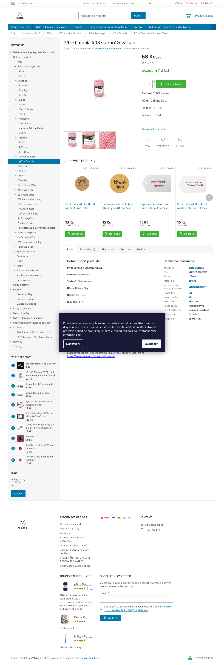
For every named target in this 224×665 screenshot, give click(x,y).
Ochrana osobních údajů (73, 545)
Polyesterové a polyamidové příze (36, 227)
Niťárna (22, 137)
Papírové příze (26, 246)
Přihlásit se (110, 617)
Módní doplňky (21, 313)
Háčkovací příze (26, 237)
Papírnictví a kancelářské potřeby (31, 322)
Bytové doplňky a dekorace (28, 317)
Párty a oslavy (21, 284)
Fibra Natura (25, 109)
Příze (19, 61)
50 (190, 296)
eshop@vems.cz (154, 524)
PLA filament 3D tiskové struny (34, 332)
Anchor (22, 75)
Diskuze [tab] (125, 249)
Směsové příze (26, 218)
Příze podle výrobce (29, 66)
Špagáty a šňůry (26, 251)
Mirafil (22, 132)
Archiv (18, 493)
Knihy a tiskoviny (22, 308)
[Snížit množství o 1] (154, 86)
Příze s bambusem (28, 203)
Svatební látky (24, 294)
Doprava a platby (123, 3)
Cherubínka (24, 123)
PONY (21, 142)
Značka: (137, 48)
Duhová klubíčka (27, 184)
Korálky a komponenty (29, 275)
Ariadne (22, 80)
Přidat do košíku (173, 83)
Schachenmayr (26, 156)
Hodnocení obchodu (94, 3)
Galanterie (23, 256)
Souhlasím (151, 343)
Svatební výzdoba (26, 303)
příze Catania (26, 161)
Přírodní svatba (25, 298)
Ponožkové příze (27, 232)
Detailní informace (152, 129)
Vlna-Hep (23, 166)
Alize (21, 71)
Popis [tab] (70, 249)
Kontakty (65, 532)
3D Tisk (17, 327)
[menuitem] (20, 27)
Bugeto (22, 94)
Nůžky (20, 260)
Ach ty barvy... (19, 479)
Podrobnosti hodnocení (108, 48)
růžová (193, 276)
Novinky (17, 341)
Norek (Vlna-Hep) (28, 213)
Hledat (138, 15)
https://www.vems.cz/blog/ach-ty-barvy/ (91, 356)
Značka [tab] (141, 249)
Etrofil (21, 104)
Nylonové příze (26, 208)
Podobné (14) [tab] (87, 249)
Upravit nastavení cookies (84, 657)
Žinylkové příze (26, 222)
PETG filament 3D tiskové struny (34, 336)
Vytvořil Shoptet (204, 657)
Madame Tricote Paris (30, 128)
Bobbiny (22, 90)
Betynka (23, 85)
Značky (17, 346)
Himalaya (23, 118)
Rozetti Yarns (25, 151)
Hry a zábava (24, 279)
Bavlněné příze (26, 194)
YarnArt (22, 180)
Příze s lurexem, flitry (29, 242)
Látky (20, 265)
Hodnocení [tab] (108, 249)
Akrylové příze (26, 189)
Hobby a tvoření (22, 56)
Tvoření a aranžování (28, 270)
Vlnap (21, 170)
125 (190, 292)
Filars (21, 113)
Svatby (17, 289)
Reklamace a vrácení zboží (75, 565)
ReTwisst (23, 147)
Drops (21, 99)
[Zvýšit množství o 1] (154, 82)
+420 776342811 (154, 529)
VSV (20, 175)
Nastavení (73, 343)
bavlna (193, 280)
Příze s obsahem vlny (29, 199)
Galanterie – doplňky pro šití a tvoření (34, 52)
